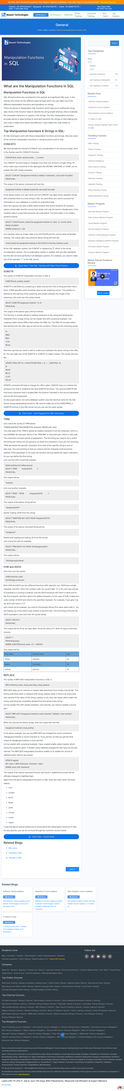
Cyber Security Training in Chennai (68, 1007)
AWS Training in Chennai (44, 1007)
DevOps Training (94, 172)
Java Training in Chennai (93, 1014)
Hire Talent (105, 14)
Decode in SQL (15, 858)
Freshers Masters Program (98, 252)
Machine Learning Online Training (47, 986)
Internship (11, 956)
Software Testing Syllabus (98, 101)
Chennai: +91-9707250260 (20, 7)
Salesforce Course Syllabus (99, 107)
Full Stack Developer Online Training (15, 990)
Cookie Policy (7, 973)
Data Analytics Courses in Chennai (47, 1000)
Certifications (40, 15)
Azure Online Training (90, 986)
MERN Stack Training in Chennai (40, 1014)
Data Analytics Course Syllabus (100, 113)
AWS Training (93, 143)
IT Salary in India (94, 119)
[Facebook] (87, 956)
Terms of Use (19, 973)
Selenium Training (95, 184)
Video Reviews (30, 956)
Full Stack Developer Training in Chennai (17, 1000)
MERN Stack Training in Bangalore (92, 1034)
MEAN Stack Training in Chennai (14, 1014)
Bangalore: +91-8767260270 (44, 7)
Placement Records (108, 2)
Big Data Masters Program (98, 212)
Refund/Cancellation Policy (52, 973)
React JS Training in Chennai (58, 1010)
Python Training (94, 149)
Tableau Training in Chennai (12, 1010)
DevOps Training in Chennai (93, 1007)
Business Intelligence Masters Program (103, 241)
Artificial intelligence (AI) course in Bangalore (95, 1037)
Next (72, 869)
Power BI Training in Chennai (104, 1010)
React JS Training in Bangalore (92, 1030)
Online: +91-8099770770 (69, 7)
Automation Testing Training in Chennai (97, 1004)
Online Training (78, 14)
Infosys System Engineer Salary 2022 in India (103, 126)
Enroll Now (6, 1085)
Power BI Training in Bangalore (39, 1034)
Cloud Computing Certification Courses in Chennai (81, 1000)
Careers (41, 970)
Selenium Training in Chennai (35, 1010)
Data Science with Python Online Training (17, 986)
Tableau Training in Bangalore (34, 1030)
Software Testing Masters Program (102, 235)
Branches (69, 15)
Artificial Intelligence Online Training (44, 990)
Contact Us (32, 970)
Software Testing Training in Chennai (42, 1004)
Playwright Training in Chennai (69, 1004)
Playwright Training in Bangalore (14, 1034)
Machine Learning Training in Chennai (68, 1014)
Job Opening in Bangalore (99, 80)
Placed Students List (39, 959)
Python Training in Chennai (81, 1010)
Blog (3, 956)
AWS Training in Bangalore (66, 1037)
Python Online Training (57, 983)
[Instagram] (110, 956)
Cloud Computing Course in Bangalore (16, 1027)
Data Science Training (97, 167)
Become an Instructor (70, 970)
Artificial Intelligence (96, 161)
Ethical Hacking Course (97, 190)
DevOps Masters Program (98, 229)
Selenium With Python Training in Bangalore (63, 1030)
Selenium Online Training (76, 983)
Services (14, 970)
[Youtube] (98, 956)
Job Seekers (116, 14)
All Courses (56, 15)
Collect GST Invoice (57, 959)
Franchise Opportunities (89, 970)
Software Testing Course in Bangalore (75, 1027)
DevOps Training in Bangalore (44, 1037)
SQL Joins (12, 848)
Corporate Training (91, 14)
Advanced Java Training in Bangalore (15, 1040)
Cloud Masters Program (97, 223)
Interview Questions (97, 74)
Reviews (60, 956)
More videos (103, 293)
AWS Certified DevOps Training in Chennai (18, 1007)
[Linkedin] (104, 956)
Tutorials (19, 956)
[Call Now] (119, 1087)
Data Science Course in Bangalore (104, 1027)
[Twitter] (92, 956)
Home (40, 30)
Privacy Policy (115, 970)
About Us (5, 970)
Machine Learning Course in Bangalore (16, 1037)
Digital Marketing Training (98, 196)
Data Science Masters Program (100, 217)
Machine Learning (95, 178)
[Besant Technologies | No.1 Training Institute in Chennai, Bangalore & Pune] (15, 14)
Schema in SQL (15, 853)
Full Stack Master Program (98, 246)
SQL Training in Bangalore (11, 1030)
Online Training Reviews (47, 956)
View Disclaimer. (24, 1074)
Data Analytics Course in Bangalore (45, 1027)
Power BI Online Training (71, 986)
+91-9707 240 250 (104, 9)
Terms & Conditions (33, 973)
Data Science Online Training (98, 983)
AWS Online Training (9, 983)
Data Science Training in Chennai (14, 1004)
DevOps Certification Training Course (33, 983)
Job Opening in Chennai (98, 86)
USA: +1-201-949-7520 (18, 9)
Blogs (45, 30)
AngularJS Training (95, 155)
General (52, 30)
